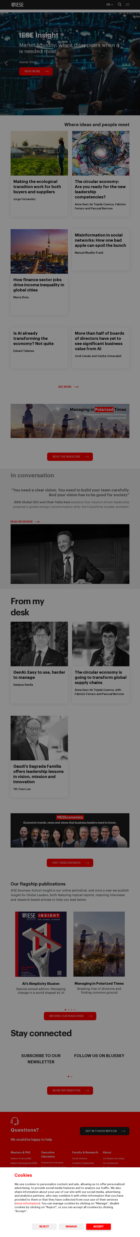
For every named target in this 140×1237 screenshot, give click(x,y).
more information (27, 1203)
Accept (98, 1226)
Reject (44, 1226)
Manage (71, 1226)
